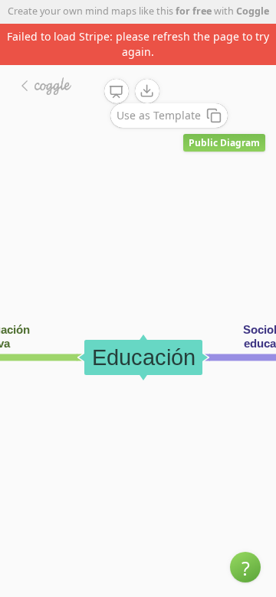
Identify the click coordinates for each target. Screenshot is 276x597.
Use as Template (159, 115)
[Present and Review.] (116, 92)
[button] (245, 567)
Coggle (252, 11)
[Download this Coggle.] (147, 91)
